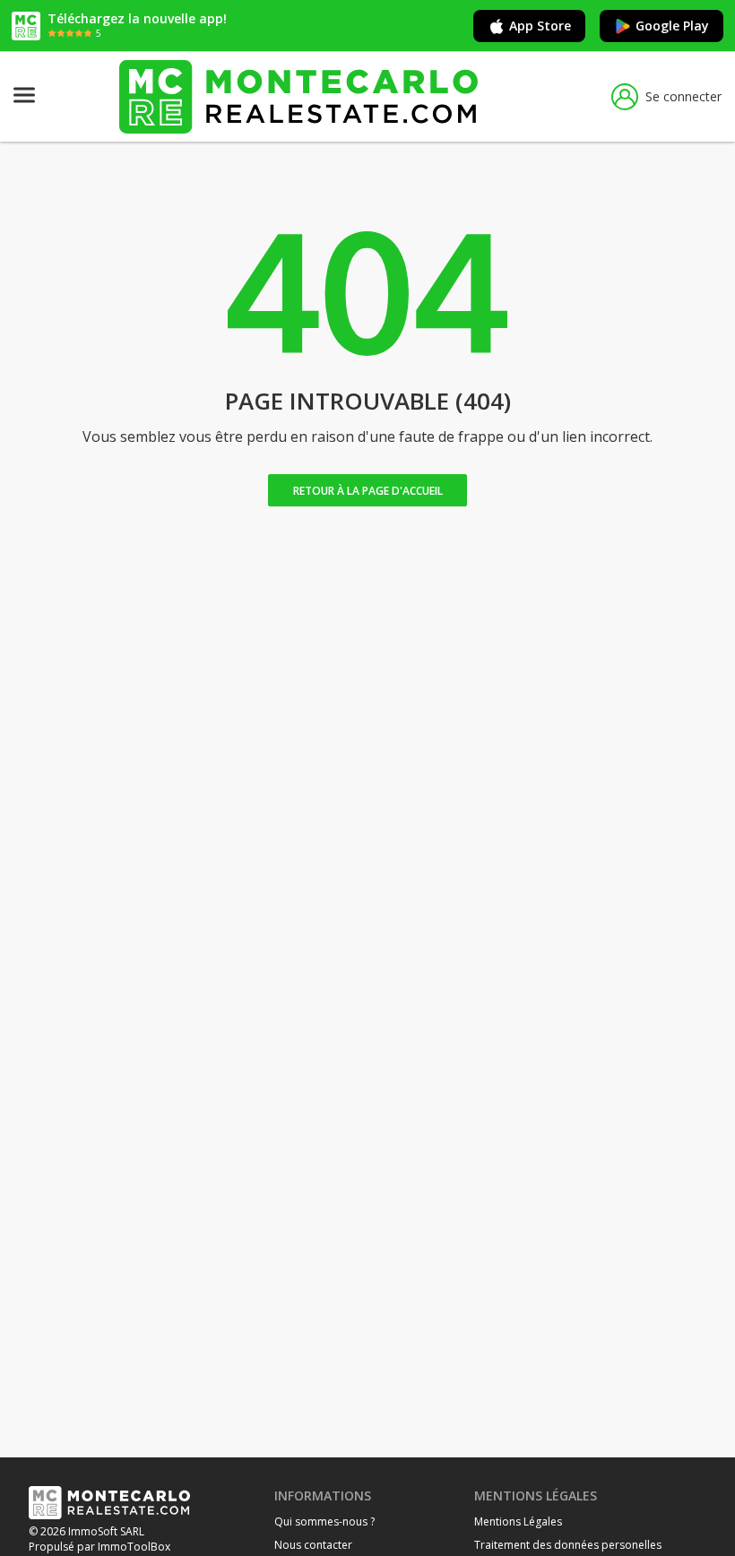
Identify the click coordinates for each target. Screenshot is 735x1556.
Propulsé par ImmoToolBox (99, 1546)
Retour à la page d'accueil (368, 490)
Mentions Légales (518, 1521)
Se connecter (683, 96)
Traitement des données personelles (568, 1544)
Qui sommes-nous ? (324, 1521)
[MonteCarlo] (298, 96)
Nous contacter (313, 1544)
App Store (540, 25)
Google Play (672, 25)
